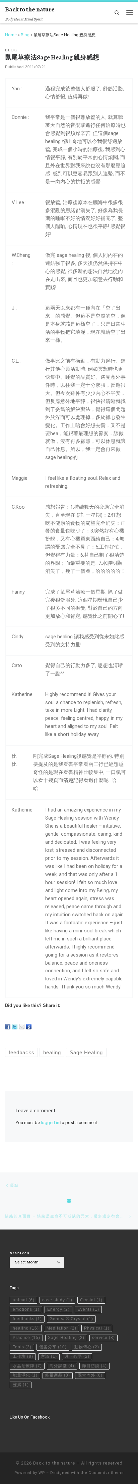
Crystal (91, 1300)
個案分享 (53, 1347)
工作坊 (23, 1356)
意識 (49, 1356)
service (103, 1338)
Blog (25, 35)
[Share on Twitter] (14, 1026)
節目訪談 (94, 1366)
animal (23, 1300)
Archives (20, 1253)
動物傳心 (86, 1347)
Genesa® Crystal (71, 1319)
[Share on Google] (28, 1026)
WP (42, 1473)
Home (11, 35)
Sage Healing (66, 1338)
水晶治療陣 (27, 1366)
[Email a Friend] (21, 1026)
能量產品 (57, 1375)
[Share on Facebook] (7, 1026)
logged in (50, 1122)
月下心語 (77, 1356)
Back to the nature (54, 1463)
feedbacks (27, 1319)
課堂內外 (90, 1375)
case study (57, 1300)
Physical (97, 1328)
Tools (22, 1347)
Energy (58, 1309)
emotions (26, 1309)
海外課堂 (62, 1366)
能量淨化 (25, 1375)
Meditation (61, 1328)
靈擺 (21, 1385)
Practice (26, 1338)
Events (88, 1309)
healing (26, 1328)
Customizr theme (106, 1473)
